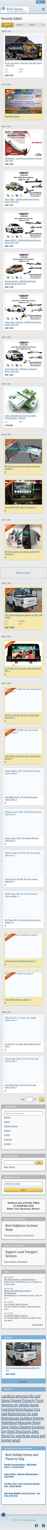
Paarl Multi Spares (12, 116)
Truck (39, 1400)
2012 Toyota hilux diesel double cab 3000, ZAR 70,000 (25, 1368)
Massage (25, 1422)
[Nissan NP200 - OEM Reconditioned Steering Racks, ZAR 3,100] (23, 214)
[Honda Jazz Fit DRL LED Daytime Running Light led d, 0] (23, 812)
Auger (34, 1405)
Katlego (38, 1418)
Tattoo (14, 1427)
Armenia (7, 1144)
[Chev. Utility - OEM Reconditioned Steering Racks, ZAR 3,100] (23, 173)
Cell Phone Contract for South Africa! (19, 1235)
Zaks (35, 1431)
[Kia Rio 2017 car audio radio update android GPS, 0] (23, 1017)
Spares (16, 1400)
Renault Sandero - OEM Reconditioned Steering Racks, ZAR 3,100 (20, 282)
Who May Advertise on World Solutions (19, 1279)
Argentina (8, 1139)
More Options (9, 1167)
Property (19, 25)
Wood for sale (11, 1436)
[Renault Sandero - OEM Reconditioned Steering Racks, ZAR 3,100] (23, 255)
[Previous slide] (8, 1359)
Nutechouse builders (16, 1418)
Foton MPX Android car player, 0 (18, 999)
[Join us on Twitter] (43, 1525)
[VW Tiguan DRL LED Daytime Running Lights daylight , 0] (23, 893)
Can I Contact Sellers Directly (16, 1304)
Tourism (32, 25)
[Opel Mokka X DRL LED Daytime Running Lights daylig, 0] (23, 771)
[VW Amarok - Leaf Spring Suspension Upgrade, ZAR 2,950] (23, 132)
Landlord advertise (15, 1396)
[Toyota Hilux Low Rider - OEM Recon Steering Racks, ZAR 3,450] (23, 296)
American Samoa (11, 1126)
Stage (36, 1422)
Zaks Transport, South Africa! (15, 1262)
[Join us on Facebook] (36, 1525)
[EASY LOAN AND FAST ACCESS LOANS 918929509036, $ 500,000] (23, 389)
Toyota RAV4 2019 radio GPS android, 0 (20, 507)
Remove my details (15, 1405)
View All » (23, 1381)
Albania (7, 1117)
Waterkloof (9, 1422)
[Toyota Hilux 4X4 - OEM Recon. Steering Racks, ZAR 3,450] (23, 342)
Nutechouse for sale (23, 1413)
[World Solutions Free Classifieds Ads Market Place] (15, 9)
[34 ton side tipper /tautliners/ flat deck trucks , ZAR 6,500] (23, 36)
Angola (7, 1135)
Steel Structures (19, 1431)
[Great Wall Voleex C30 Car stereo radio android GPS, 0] (23, 1058)
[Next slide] (39, 1359)
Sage (5, 1427)
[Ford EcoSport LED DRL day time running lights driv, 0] (23, 852)
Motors (7, 25)
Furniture (8, 1409)
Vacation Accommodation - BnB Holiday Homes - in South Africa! (20, 1465)
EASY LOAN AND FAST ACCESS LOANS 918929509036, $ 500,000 (20, 417)
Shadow (25, 1427)
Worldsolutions (31, 1520)
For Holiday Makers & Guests (15, 1315)
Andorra (7, 1130)
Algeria (7, 1122)
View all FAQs (37, 1325)
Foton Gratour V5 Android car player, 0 (20, 961)
